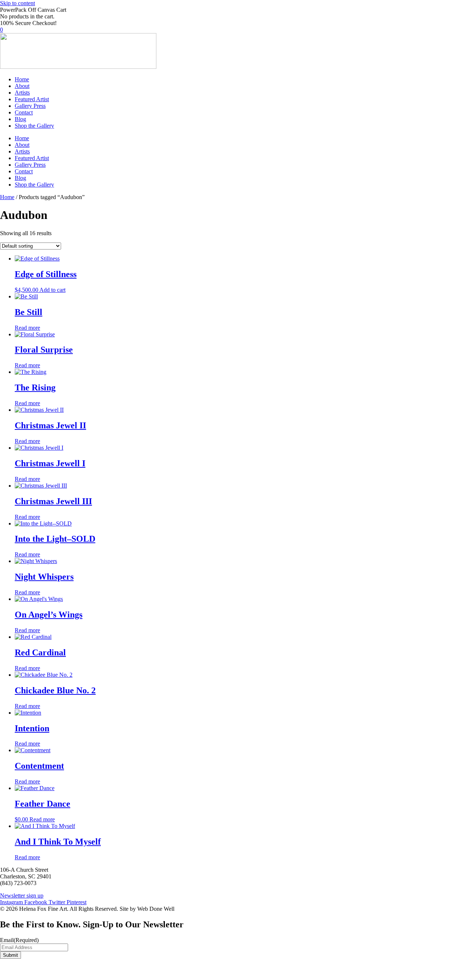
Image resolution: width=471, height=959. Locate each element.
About (22, 86)
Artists (22, 92)
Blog (20, 119)
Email (19, 940)
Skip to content (17, 3)
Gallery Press (30, 106)
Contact (24, 112)
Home (22, 79)
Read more (27, 328)
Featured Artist (32, 99)
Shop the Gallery (34, 126)
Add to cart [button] (52, 290)
